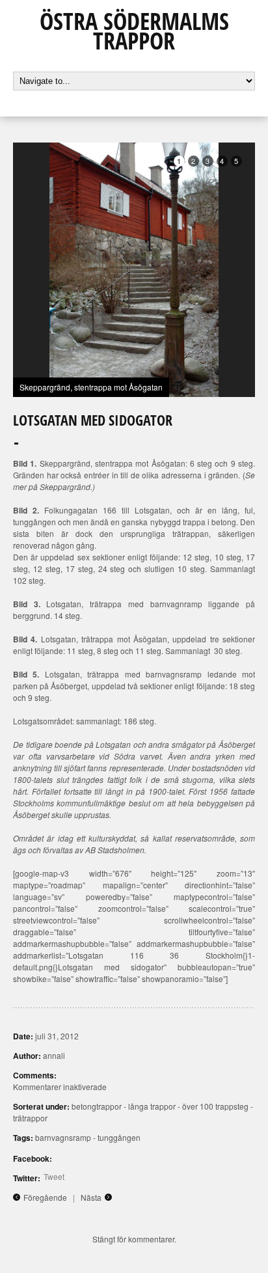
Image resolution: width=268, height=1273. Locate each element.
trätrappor (30, 1117)
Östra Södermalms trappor (134, 31)
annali (54, 1055)
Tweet (54, 1176)
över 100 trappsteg (215, 1106)
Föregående (45, 1197)
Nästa (91, 1197)
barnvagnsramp (63, 1137)
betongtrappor (97, 1106)
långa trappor (152, 1106)
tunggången (119, 1137)
